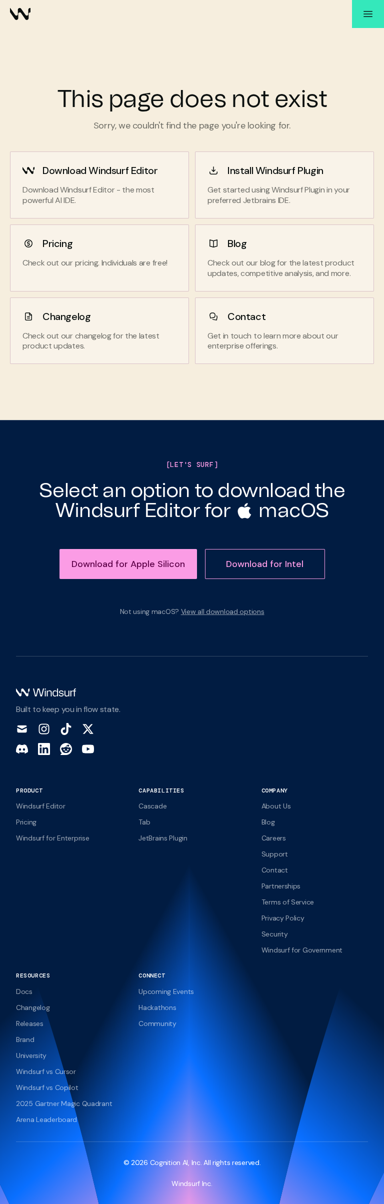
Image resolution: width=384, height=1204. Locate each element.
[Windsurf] (20, 14)
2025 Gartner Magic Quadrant (64, 1103)
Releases (30, 1023)
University (31, 1055)
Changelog (66, 316)
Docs (24, 991)
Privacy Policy (283, 918)
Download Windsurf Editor (100, 170)
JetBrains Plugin (162, 838)
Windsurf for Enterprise (52, 838)
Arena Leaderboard (46, 1119)
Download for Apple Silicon (128, 564)
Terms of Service (288, 902)
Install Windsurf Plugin (276, 170)
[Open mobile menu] (368, 14)
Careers (274, 838)
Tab (144, 822)
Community (157, 1023)
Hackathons (157, 1007)
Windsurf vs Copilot (47, 1087)
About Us (276, 806)
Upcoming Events (166, 991)
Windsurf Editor (41, 806)
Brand (25, 1039)
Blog (237, 243)
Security (275, 934)
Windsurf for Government (302, 950)
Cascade (152, 806)
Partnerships (281, 886)
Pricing (57, 243)
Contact (247, 316)
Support (275, 854)
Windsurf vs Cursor (46, 1071)
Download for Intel (265, 564)
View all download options (222, 611)
